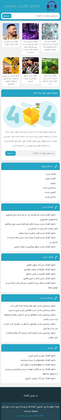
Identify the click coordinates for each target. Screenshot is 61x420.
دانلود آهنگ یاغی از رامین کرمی (42, 355)
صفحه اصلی (35, 6)
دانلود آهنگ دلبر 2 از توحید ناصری (40, 378)
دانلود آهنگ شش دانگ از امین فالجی (39, 278)
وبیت (20, 415)
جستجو (7, 16)
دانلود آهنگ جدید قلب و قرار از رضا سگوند (37, 233)
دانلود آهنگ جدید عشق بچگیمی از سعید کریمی (35, 246)
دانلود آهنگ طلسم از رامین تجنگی (41, 274)
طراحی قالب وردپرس (34, 415)
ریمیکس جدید (10, 6)
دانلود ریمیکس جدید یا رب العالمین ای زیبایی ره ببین (32, 310)
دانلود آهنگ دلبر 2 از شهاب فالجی (41, 265)
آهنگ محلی (51, 178)
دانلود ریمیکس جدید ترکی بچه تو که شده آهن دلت (33, 305)
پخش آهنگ (29, 395)
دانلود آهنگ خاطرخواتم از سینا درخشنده (38, 360)
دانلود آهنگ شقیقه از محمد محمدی (40, 269)
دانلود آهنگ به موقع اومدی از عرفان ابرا (38, 364)
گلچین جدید (50, 192)
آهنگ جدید (23, 6)
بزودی (53, 183)
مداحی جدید (50, 197)
